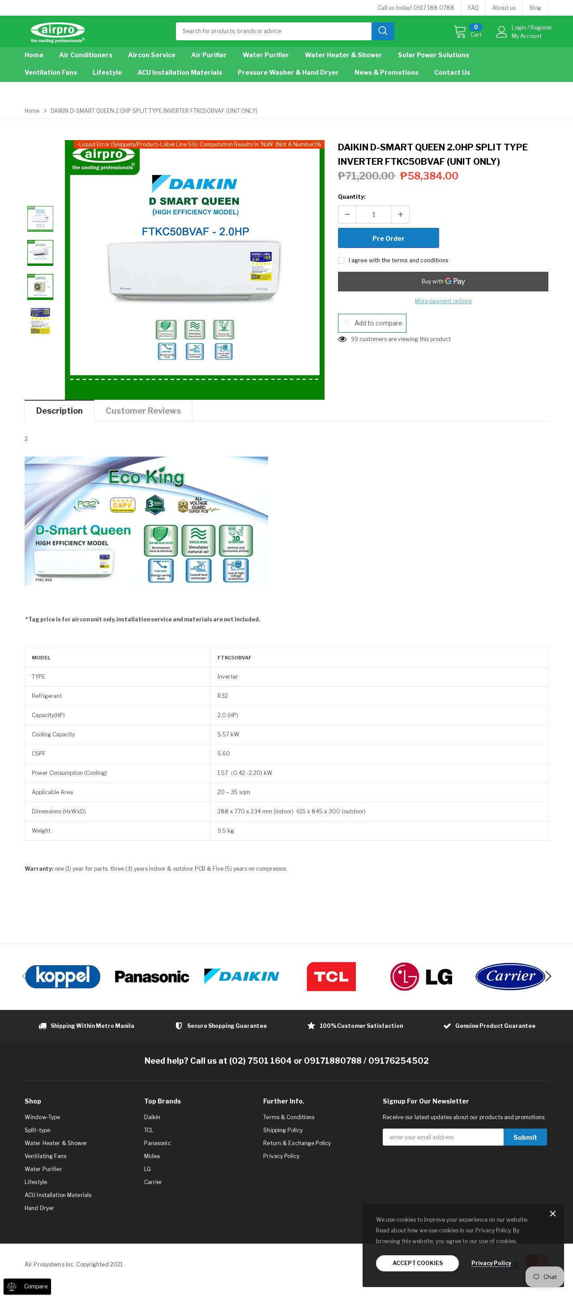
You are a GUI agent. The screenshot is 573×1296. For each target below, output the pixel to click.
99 (354, 339)
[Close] (552, 1214)
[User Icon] (502, 32)
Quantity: (351, 196)
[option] (195, 270)
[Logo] (58, 30)
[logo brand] (63, 976)
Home (32, 110)
